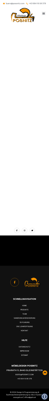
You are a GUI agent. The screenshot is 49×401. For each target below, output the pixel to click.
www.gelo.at (18, 397)
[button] (44, 13)
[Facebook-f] (14, 282)
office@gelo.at (30, 397)
